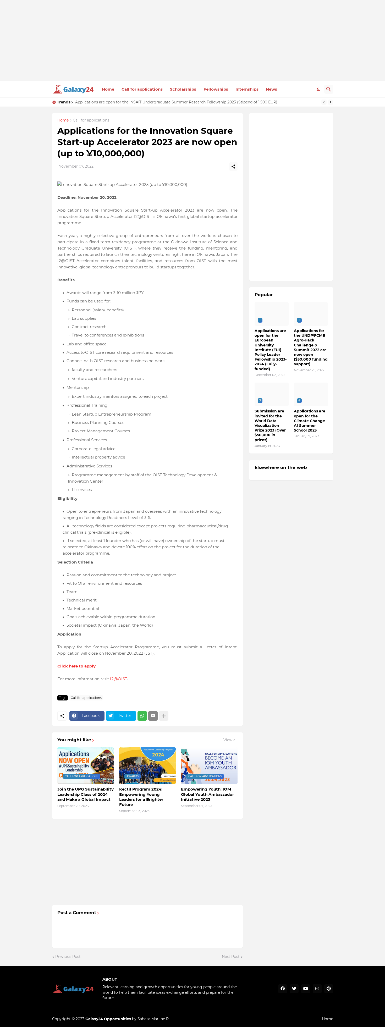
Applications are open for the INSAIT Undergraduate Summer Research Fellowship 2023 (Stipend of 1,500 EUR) (176, 102)
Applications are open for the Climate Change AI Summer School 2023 (309, 421)
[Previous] (324, 102)
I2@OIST (118, 678)
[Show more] (163, 716)
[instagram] (317, 988)
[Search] (328, 89)
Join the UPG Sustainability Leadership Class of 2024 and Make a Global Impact (85, 794)
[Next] (330, 102)
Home (108, 89)
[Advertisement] (192, 40)
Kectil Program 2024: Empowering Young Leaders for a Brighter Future (141, 797)
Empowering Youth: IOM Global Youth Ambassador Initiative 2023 (207, 794)
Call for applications (142, 89)
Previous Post (68, 956)
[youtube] (305, 988)
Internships (246, 89)
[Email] (153, 716)
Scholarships (183, 89)
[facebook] (282, 988)
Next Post (231, 956)
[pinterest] (328, 988)
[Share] (233, 166)
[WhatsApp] (142, 716)
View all (230, 740)
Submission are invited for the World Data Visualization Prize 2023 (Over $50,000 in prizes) (270, 425)
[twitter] (294, 988)
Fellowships (216, 89)
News (271, 89)
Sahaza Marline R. (153, 1019)
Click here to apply (76, 666)
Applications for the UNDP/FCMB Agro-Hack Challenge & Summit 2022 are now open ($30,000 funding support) (311, 347)
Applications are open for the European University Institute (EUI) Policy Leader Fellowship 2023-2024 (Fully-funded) (271, 349)
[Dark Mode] (318, 89)
